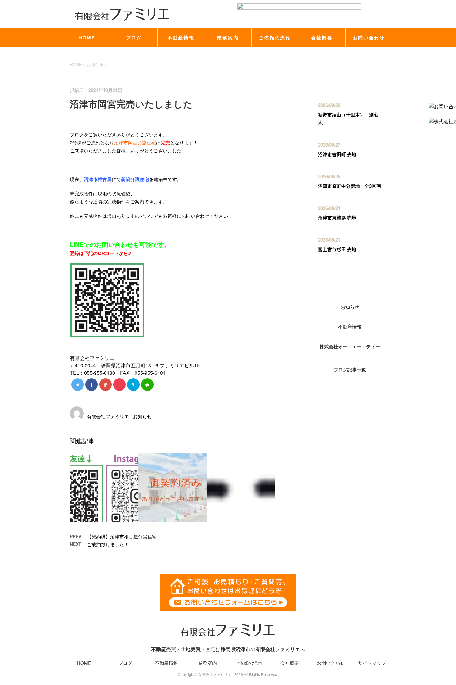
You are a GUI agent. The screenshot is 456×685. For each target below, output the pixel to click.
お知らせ (142, 416)
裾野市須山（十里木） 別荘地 (348, 118)
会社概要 (322, 37)
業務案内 (228, 37)
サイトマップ (372, 663)
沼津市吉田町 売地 (337, 154)
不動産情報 (181, 37)
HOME (87, 37)
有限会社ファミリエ (108, 416)
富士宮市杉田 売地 (337, 249)
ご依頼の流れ (275, 37)
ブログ (134, 37)
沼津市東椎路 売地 (337, 217)
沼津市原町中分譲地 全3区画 (349, 186)
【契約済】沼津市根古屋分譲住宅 (122, 536)
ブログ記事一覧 (349, 369)
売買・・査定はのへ (228, 649)
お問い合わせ (369, 37)
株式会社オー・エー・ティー (350, 346)
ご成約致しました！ (108, 544)
